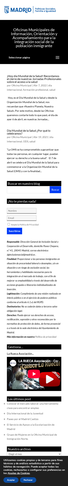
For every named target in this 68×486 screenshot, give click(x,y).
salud (52, 89)
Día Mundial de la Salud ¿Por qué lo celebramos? (28, 132)
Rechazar (28, 480)
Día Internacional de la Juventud (25, 413)
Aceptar (11, 480)
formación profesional (35, 89)
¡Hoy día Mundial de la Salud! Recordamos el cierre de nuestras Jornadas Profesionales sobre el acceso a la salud (34, 78)
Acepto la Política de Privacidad (25, 224)
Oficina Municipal (21, 85)
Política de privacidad (45, 336)
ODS (25, 141)
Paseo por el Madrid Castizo (22, 419)
